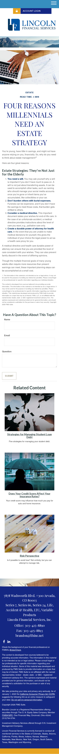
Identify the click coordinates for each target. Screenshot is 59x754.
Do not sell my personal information (26, 699)
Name (7, 319)
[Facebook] (4, 641)
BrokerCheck (15, 650)
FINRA (5, 715)
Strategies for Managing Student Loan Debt (29, 436)
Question (7, 351)
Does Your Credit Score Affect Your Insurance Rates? (29, 495)
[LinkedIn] (9, 641)
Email (7, 335)
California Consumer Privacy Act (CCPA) (37, 694)
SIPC (10, 715)
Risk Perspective (29, 555)
